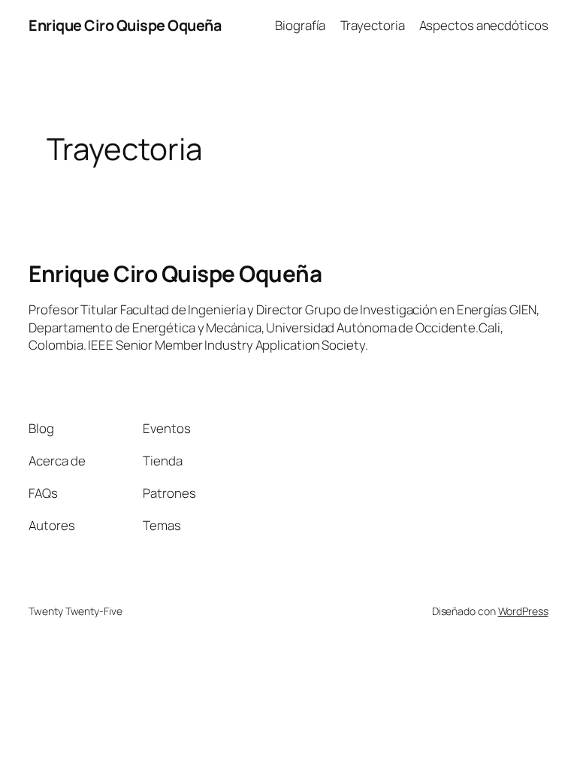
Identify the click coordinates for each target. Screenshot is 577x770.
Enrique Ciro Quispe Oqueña (125, 25)
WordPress (523, 611)
